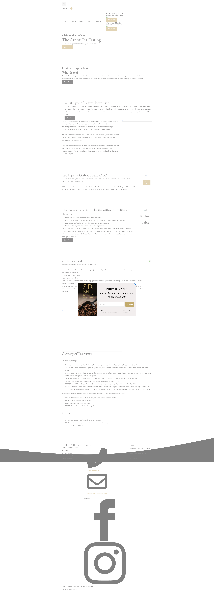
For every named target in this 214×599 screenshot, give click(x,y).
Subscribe (129, 304)
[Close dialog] (135, 284)
